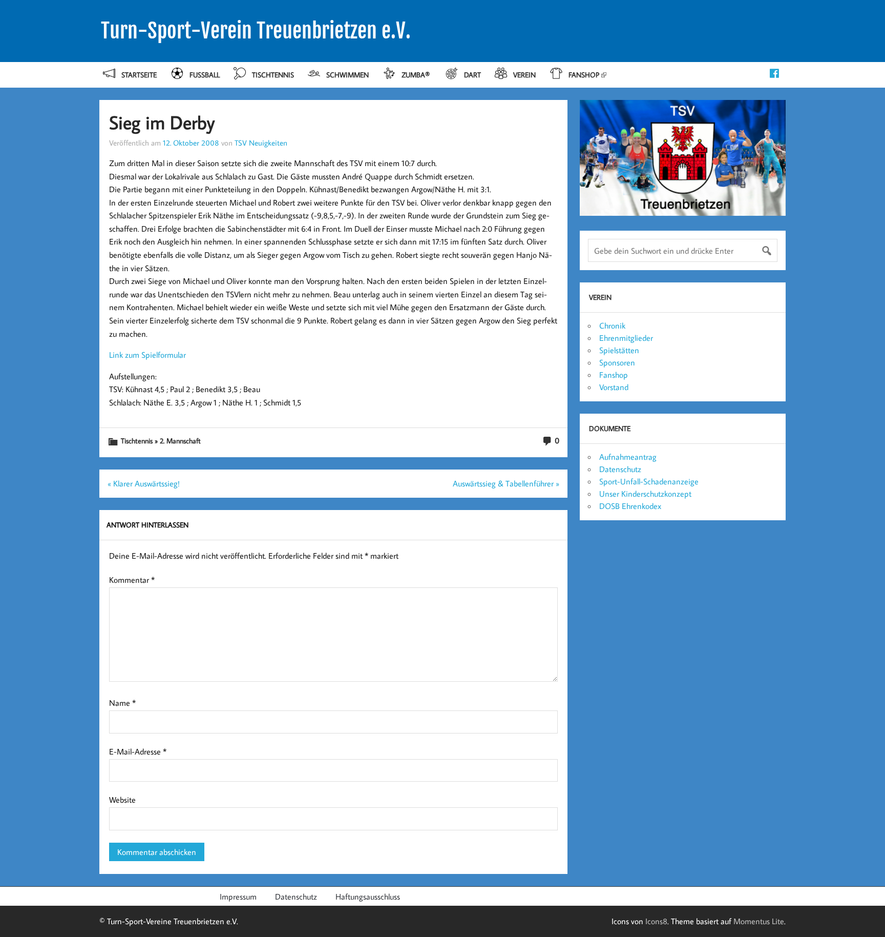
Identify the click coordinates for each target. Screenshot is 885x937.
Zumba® (417, 74)
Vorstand (613, 387)
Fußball (204, 74)
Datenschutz (620, 469)
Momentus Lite (758, 921)
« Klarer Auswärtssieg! (144, 483)
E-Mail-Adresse (137, 751)
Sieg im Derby (162, 122)
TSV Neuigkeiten (261, 142)
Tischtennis (273, 74)
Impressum (238, 896)
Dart (472, 74)
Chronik (612, 325)
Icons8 (656, 921)
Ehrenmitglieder (626, 338)
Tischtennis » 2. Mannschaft (161, 440)
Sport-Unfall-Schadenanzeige (649, 481)
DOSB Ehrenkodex (630, 506)
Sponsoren (617, 362)
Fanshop (583, 74)
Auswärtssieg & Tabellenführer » (506, 483)
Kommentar (132, 580)
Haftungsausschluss (367, 896)
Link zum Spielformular (147, 355)
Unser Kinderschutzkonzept (645, 493)
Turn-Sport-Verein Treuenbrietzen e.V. (256, 31)
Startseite (139, 74)
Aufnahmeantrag (628, 457)
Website (122, 800)
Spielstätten (619, 350)
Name (122, 703)
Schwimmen (347, 74)
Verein (524, 74)
